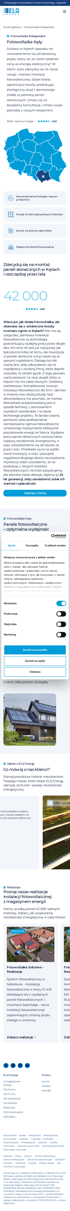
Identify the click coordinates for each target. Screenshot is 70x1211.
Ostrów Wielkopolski (13, 1159)
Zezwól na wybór (35, 660)
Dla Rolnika (10, 1103)
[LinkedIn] (20, 1065)
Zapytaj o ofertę (35, 493)
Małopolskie (35, 1135)
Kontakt (46, 1090)
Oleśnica (7, 1156)
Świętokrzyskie (11, 1142)
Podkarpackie (28, 1142)
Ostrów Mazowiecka (45, 1156)
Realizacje (9, 1107)
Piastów (32, 1163)
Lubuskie (35, 1139)
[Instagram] (13, 1065)
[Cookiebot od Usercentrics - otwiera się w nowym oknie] (51, 536)
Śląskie (22, 1135)
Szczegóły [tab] (32, 545)
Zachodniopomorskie (53, 1146)
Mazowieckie (9, 1135)
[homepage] (11, 11)
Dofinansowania (13, 1112)
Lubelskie (24, 1139)
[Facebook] (5, 1065)
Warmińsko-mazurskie (15, 1149)
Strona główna (12, 27)
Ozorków (8, 1163)
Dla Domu (9, 1089)
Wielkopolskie (50, 1135)
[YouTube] (27, 1065)
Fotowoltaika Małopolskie (39, 27)
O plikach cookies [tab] (55, 545)
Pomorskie (9, 1146)
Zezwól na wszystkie (35, 649)
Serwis (46, 1081)
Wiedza (46, 1086)
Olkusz (18, 1156)
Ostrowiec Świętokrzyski (39, 1159)
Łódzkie (53, 1142)
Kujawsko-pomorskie (28, 1146)
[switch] (61, 613)
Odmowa (35, 671)
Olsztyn (28, 1156)
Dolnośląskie (9, 1139)
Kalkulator (9, 1116)
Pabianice (20, 1163)
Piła (59, 1163)
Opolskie (42, 1142)
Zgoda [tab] (11, 545)
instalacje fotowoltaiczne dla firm (27, 390)
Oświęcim (60, 1159)
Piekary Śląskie (46, 1163)
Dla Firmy (9, 1094)
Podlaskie (48, 1139)
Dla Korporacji (12, 1098)
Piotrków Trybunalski (14, 1166)
